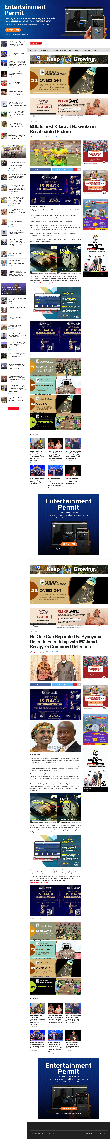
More (95, 50)
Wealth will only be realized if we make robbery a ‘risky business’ (16, 308)
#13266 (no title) (89, 1134)
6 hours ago (51, 460)
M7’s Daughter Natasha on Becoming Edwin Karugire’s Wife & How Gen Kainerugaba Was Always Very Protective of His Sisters (17, 274)
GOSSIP (70, 50)
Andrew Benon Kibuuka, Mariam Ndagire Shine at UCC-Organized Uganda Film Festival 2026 (16, 53)
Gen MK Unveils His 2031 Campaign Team (15, 325)
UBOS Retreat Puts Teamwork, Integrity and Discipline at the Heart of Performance (16, 317)
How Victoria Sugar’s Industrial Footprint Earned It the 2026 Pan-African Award (17, 73)
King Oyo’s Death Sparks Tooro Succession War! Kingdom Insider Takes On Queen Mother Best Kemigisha (17, 263)
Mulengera (33, 136)
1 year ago (41, 136)
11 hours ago (51, 489)
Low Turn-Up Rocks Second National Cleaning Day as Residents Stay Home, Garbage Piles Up (16, 212)
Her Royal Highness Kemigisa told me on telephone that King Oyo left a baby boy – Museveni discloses (17, 177)
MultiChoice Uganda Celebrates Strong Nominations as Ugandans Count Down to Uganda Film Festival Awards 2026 (17, 356)
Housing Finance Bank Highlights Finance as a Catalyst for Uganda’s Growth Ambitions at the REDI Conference (17, 345)
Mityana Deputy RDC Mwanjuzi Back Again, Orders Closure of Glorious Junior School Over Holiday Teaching (16, 400)
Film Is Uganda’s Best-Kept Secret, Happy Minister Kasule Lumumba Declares (16, 232)
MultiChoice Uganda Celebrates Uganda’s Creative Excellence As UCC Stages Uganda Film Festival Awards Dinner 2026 (17, 63)
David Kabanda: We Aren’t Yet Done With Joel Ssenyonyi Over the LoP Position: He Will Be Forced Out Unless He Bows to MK (16, 125)
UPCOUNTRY (78, 50)
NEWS (36, 50)
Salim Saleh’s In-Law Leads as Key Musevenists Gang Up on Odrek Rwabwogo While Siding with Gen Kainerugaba (37, 455)
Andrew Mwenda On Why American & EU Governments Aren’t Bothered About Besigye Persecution (16, 222)
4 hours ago (34, 462)
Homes (106, 1134)
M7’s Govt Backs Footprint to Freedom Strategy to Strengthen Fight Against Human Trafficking (16, 377)
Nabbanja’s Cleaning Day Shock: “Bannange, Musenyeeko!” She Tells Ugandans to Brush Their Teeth (16, 113)
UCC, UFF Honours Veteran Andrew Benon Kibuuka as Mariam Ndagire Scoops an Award (17, 103)
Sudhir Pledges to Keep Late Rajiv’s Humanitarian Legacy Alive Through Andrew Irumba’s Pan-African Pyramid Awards (55, 454)
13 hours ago (69, 485)
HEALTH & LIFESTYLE (60, 50)
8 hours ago (69, 460)
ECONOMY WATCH (46, 50)
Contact (96, 1134)
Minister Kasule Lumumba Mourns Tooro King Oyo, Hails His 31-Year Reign (12, 289)
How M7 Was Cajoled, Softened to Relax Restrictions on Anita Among (12, 153)
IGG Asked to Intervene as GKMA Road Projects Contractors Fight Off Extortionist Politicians (17, 82)
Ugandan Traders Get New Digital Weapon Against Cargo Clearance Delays (17, 299)
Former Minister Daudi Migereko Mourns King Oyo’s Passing (16, 252)
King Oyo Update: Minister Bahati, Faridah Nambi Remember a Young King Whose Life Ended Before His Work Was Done (17, 43)
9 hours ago (34, 485)
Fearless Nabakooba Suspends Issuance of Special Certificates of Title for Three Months (17, 335)
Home (31, 50)
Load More (14, 408)
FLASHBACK (87, 50)
